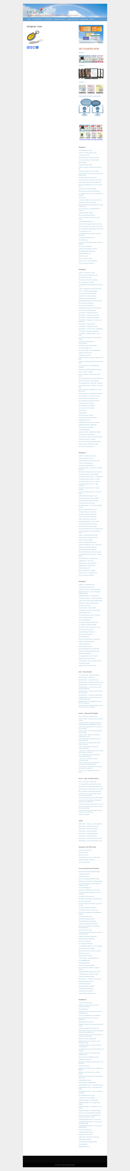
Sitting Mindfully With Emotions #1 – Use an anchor (90, 1119)
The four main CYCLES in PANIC (85, 258)
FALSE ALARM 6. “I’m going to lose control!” (88, 326)
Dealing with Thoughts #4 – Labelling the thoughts (90, 1110)
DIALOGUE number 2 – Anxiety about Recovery (89, 680)
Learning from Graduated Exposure (86, 465)
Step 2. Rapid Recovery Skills (85, 930)
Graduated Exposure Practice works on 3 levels (89, 460)
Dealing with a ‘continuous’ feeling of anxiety (89, 603)
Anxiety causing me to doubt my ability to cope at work (91, 789)
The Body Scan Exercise (84, 1065)
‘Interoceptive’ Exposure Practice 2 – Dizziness (89, 479)
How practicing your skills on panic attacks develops (90, 436)
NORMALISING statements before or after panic (89, 422)
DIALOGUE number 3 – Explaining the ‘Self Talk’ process (91, 682)
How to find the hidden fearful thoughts (87, 293)
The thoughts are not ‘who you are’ (86, 896)
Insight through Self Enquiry (85, 1139)
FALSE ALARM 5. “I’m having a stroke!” (87, 324)
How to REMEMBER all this (84, 960)
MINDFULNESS (85, 19)
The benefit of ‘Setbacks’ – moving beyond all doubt (90, 598)
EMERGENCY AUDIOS (59, 19)
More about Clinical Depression (86, 634)
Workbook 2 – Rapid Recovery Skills (87, 272)
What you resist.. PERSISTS (85, 941)
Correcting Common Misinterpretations (87, 310)
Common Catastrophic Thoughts (86, 212)
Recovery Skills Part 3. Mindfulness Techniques (89, 400)
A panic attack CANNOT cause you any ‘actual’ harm (90, 200)
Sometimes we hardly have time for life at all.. (89, 1028)
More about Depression (84, 636)
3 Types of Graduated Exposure (86, 463)
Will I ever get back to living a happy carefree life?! (90, 791)
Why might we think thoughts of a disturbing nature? (90, 898)
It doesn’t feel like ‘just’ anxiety (86, 617)
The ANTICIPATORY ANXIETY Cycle (86, 221)
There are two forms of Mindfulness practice (89, 1057)
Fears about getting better (85, 620)
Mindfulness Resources (84, 1146)
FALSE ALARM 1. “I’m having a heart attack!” (88, 312)
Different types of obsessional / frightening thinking (90, 881)
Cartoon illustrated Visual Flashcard (86, 434)
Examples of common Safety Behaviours (88, 547)
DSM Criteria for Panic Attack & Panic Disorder (89, 157)
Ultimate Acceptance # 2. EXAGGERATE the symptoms (91, 393)
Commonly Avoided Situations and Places (88, 248)
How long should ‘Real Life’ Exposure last (88, 524)
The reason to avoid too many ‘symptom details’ (89, 441)
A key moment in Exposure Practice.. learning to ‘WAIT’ (91, 528)
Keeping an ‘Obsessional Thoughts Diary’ (88, 936)
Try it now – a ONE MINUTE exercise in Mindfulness (90, 1015)
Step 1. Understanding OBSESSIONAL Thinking (89, 878)
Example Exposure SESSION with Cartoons (88, 537)
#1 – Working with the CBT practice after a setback (90, 784)
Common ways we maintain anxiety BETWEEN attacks (90, 600)
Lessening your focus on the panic (86, 403)
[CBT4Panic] (65, 10)
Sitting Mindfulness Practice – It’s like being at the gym (91, 1085)
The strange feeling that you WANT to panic (88, 622)
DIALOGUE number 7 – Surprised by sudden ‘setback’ (90, 695)
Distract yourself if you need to (86, 955)
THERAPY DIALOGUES (73, 19)
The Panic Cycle (82, 197)
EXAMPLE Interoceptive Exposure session (88, 496)
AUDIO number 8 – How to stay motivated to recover (90, 840)
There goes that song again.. (85, 901)
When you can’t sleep (83, 855)
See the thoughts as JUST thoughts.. (87, 405)
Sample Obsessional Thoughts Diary (87, 938)
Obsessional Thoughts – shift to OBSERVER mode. (90, 350)
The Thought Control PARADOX (85, 943)
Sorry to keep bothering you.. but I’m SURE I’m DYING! (90, 797)
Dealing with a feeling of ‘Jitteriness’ (87, 859)
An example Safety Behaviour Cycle (87, 237)
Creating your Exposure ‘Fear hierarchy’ (87, 512)
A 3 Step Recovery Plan (84, 876)
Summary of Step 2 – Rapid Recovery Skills (88, 444)
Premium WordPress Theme (68, 1165)
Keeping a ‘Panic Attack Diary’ (85, 352)
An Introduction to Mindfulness (85, 1002)
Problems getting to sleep (85, 644)
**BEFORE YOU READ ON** (84, 874)
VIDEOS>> (82, 65)
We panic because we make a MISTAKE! (87, 188)
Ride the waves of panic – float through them (89, 380)
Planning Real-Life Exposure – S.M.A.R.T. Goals (89, 521)
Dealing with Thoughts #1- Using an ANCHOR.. (89, 1100)
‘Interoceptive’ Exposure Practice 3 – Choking (89, 481)
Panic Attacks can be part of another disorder (89, 160)
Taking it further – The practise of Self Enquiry (89, 1137)
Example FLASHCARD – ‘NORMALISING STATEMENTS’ (90, 432)
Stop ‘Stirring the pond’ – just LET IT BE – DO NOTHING (90, 383)
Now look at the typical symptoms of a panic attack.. (90, 180)
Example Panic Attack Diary (85, 355)
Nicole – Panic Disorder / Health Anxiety (87, 781)
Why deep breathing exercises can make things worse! (91, 378)
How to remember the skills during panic (88, 417)
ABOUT (92, 19)
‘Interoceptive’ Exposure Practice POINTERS (88, 474)
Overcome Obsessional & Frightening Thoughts (89, 871)
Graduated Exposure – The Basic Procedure (88, 974)
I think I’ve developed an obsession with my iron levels (91, 804)
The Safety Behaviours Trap (85, 231)
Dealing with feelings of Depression (87, 632)
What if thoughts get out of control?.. (87, 1095)
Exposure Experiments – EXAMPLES (86, 986)
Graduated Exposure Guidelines (86, 991)
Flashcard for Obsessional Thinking (86, 965)
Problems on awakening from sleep (87, 641)
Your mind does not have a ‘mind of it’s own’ (88, 910)
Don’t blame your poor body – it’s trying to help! (89, 857)
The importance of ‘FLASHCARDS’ (86, 427)
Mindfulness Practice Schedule (86, 1134)
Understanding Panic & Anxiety (85, 150)
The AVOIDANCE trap (83, 240)
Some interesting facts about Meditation (88, 1141)
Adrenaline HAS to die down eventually (87, 202)
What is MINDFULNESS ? (84, 1009)
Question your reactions (84, 953)
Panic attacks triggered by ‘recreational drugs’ (89, 648)
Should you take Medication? (85, 653)
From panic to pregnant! (84, 814)
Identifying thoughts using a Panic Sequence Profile (90, 300)
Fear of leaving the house (84, 862)
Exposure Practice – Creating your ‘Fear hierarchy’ (90, 979)
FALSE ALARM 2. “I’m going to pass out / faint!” (89, 315)
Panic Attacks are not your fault (86, 629)
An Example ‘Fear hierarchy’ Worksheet (87, 514)
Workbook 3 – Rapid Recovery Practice (87, 456)
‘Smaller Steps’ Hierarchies (85, 983)
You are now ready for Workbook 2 (86, 263)
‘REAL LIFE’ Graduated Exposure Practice (88, 509)
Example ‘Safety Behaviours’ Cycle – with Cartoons (90, 544)
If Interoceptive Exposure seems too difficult (89, 498)
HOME (29, 19)
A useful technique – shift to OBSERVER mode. (89, 958)
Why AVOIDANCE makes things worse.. (87, 251)
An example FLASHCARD (84, 429)
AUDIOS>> (82, 82)
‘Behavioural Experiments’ (84, 568)
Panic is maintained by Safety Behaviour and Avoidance (91, 228)
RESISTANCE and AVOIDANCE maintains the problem (90, 369)
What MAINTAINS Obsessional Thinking (87, 921)
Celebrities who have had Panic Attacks (87, 665)
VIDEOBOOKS (48, 19)
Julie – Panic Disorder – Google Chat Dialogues (89, 675)
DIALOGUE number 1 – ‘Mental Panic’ (87, 677)
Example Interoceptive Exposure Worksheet (88, 500)
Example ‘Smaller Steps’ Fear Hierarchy (87, 519)
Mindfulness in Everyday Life (85, 1059)
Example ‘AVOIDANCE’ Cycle (85, 253)
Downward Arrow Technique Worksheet (87, 298)
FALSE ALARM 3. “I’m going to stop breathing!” (89, 317)
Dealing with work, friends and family (87, 658)
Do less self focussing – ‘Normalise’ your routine (89, 627)
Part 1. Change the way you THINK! (86, 282)
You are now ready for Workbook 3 (86, 446)
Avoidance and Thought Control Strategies (88, 923)
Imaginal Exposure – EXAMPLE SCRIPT (87, 565)
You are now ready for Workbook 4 (86, 575)
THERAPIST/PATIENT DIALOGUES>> (90, 96)
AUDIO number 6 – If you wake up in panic (88, 836)
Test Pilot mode (82, 410)
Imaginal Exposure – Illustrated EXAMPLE (88, 563)
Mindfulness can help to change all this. (87, 1038)
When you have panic (83, 852)
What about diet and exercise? (85, 646)
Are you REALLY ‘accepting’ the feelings (87, 624)
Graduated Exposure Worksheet (86, 988)
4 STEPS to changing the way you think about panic (90, 288)
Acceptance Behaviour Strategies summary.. (89, 398)
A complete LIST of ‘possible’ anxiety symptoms (89, 610)
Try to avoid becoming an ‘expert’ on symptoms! (89, 615)
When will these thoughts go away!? (87, 918)
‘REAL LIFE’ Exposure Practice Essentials (88, 526)
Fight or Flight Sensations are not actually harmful (90, 182)
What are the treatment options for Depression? (89, 639)
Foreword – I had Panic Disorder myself (87, 152)
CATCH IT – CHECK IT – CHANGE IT (86, 372)
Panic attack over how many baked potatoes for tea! (90, 786)
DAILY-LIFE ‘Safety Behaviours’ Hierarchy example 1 (90, 552)
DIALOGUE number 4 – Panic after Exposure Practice (90, 684)
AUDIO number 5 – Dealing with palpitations (88, 833)
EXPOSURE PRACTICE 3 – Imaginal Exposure (88, 558)
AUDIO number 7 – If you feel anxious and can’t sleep (90, 838)
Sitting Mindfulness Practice (85, 1080)
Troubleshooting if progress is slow (87, 587)
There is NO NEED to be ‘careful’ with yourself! (89, 396)
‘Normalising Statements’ (84, 963)
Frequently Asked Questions (85, 1129)
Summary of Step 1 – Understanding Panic (88, 260)
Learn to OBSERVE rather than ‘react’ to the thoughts (90, 946)
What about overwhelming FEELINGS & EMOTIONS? (90, 1113)
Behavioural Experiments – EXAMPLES (87, 570)
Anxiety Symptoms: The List (85, 612)
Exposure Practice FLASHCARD (85, 540)
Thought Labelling (83, 412)
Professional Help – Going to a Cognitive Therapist (90, 660)
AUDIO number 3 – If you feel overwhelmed (88, 828)
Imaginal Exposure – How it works (86, 560)
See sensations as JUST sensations (87, 408)
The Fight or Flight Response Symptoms (88, 177)
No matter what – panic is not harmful (87, 439)
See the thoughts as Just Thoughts (86, 948)
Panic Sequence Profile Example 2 (86, 305)
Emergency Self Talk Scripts (85, 850)
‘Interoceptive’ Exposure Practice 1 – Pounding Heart (90, 476)
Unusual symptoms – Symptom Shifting (87, 607)
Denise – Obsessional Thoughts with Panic (88, 716)
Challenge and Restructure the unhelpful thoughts (90, 308)
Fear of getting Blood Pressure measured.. (88, 656)
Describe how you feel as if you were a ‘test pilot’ (90, 951)
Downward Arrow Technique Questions (87, 296)
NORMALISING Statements (84, 420)
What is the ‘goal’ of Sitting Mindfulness (87, 1082)
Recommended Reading (84, 663)
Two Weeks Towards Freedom (85, 164)
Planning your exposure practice (86, 981)
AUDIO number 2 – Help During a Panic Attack (88, 826)
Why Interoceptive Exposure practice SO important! (90, 472)
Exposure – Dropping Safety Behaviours (88, 542)
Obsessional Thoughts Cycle (85, 348)
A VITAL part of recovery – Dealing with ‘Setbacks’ (90, 589)
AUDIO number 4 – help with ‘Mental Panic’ (88, 831)
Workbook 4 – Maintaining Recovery (87, 584)
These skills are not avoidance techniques (88, 280)
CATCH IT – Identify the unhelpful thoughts (88, 291)
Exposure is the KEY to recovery (86, 458)
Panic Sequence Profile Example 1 (86, 303)
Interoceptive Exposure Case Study (87, 503)
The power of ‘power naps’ (85, 605)
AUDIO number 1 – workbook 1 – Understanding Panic (90, 824)
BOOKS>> (82, 53)
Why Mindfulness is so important (86, 1022)
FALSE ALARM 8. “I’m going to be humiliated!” (89, 331)
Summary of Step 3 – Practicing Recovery (88, 572)
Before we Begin (82, 162)
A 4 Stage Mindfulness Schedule (86, 1132)
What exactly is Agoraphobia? (85, 246)
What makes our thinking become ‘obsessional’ (89, 890)
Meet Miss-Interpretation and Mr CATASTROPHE (89, 191)
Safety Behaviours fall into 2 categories (87, 549)
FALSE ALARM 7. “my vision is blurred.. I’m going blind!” (91, 328)
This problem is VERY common (85, 916)
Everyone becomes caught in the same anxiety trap (90, 224)
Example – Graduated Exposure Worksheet (88, 535)
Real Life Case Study (83, 256)
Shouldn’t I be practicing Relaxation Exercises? (89, 651)
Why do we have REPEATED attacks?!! (87, 215)
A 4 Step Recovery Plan (84, 155)
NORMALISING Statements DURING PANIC (88, 424)
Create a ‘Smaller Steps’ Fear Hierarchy (87, 516)
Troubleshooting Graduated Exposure (87, 993)
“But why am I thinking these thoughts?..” (88, 907)
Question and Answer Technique (86, 415)
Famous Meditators (83, 1144)
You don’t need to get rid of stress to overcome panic (91, 226)
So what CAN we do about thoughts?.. (87, 1097)
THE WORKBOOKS (37, 19)
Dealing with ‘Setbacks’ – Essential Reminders (89, 595)
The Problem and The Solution (85, 277)
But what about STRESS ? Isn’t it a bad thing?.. (89, 171)
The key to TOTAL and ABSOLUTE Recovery (88, 275)
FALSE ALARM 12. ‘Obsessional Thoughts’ (88, 345)
